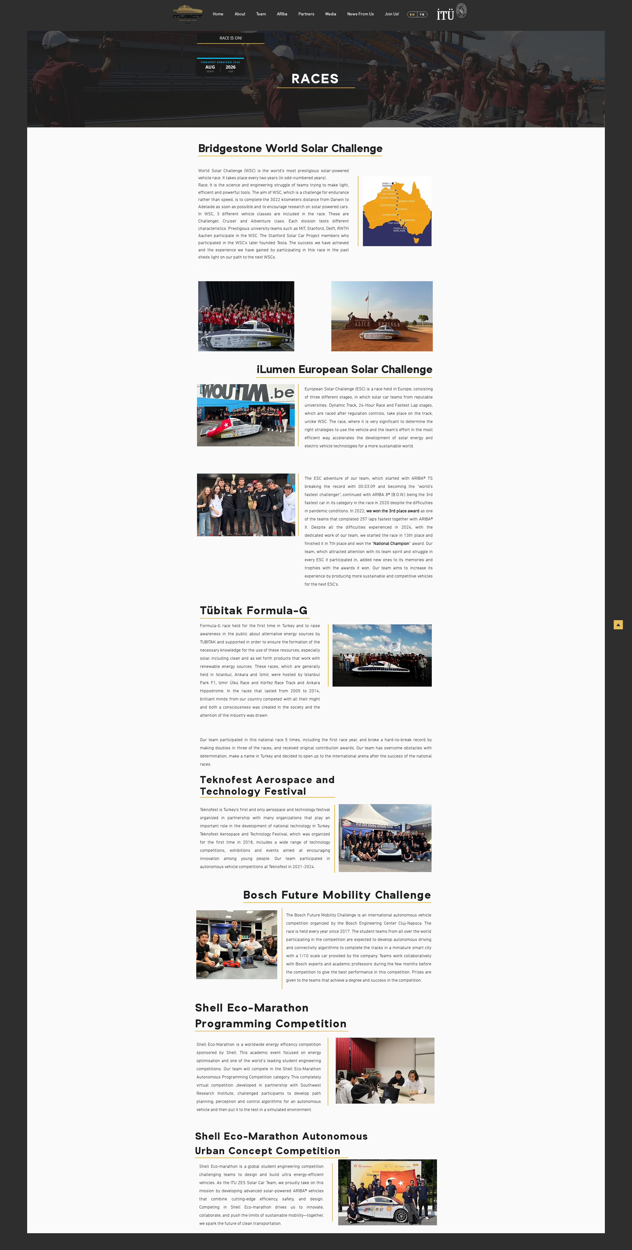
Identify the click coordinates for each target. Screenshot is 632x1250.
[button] (240, 14)
